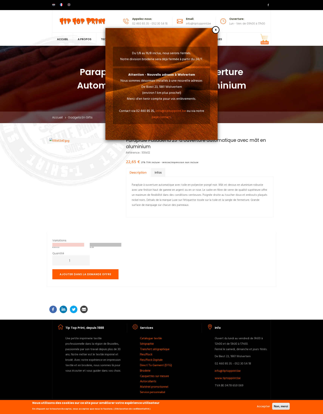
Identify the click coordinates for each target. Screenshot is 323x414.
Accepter (263, 406)
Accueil (62, 39)
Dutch (53, 4)
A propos (84, 39)
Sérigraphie (147, 344)
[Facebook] (53, 309)
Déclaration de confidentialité (132, 409)
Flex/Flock (146, 354)
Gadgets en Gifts (80, 117)
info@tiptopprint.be (171, 111)
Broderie (145, 370)
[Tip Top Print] (82, 21)
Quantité (58, 253)
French (61, 4)
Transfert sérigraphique (155, 349)
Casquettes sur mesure (155, 376)
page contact (161, 117)
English (68, 4)
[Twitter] (73, 309)
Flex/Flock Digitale (151, 360)
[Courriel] (84, 309)
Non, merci (281, 406)
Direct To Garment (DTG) (156, 365)
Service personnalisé (152, 392)
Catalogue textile (151, 338)
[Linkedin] (63, 309)
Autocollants (148, 381)
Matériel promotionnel (154, 386)
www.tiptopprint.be (228, 378)
